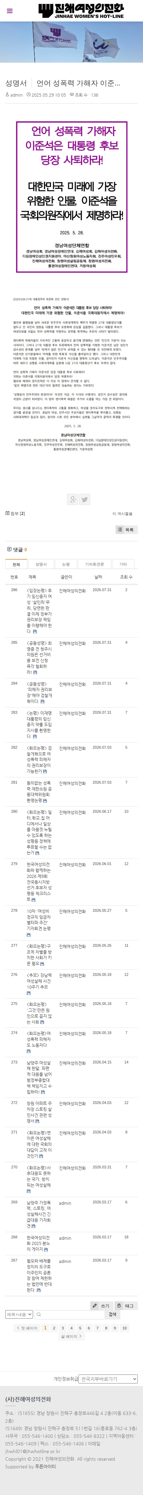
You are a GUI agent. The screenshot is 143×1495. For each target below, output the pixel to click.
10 (125, 1328)
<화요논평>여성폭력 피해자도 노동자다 (39, 1039)
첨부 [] (17, 513)
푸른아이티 (45, 1466)
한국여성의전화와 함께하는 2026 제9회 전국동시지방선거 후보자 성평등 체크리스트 (39, 882)
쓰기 (104, 1306)
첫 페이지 (28, 1328)
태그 (129, 1306)
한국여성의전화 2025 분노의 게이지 (38, 1243)
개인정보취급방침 (70, 1378)
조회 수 (126, 577)
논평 (66, 564)
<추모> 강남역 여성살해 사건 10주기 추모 (39, 981)
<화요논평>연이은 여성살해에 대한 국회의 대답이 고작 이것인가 (39, 1144)
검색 (112, 1314)
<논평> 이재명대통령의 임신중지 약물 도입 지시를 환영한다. (39, 725)
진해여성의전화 (72, 590)
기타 (123, 564)
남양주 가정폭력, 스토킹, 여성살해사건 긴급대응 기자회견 (39, 1214)
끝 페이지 (69, 1336)
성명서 (16, 83)
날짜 (98, 577)
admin (16, 94)
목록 (129, 530)
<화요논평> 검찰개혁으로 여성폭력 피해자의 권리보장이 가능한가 (39, 760)
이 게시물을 (122, 513)
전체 (16, 564)
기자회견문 (94, 564)
